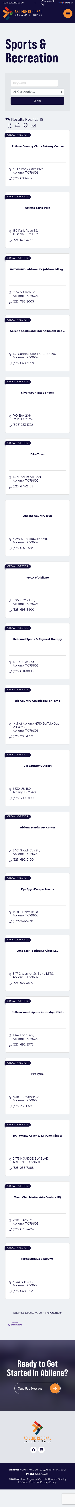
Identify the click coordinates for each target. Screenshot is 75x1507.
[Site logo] (22, 13)
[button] (7, 119)
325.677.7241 (42, 1474)
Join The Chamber (50, 1313)
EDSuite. (23, 1482)
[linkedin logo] (41, 1450)
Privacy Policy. (48, 1482)
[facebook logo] (33, 1450)
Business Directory (25, 1313)
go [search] (39, 100)
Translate (68, 3)
